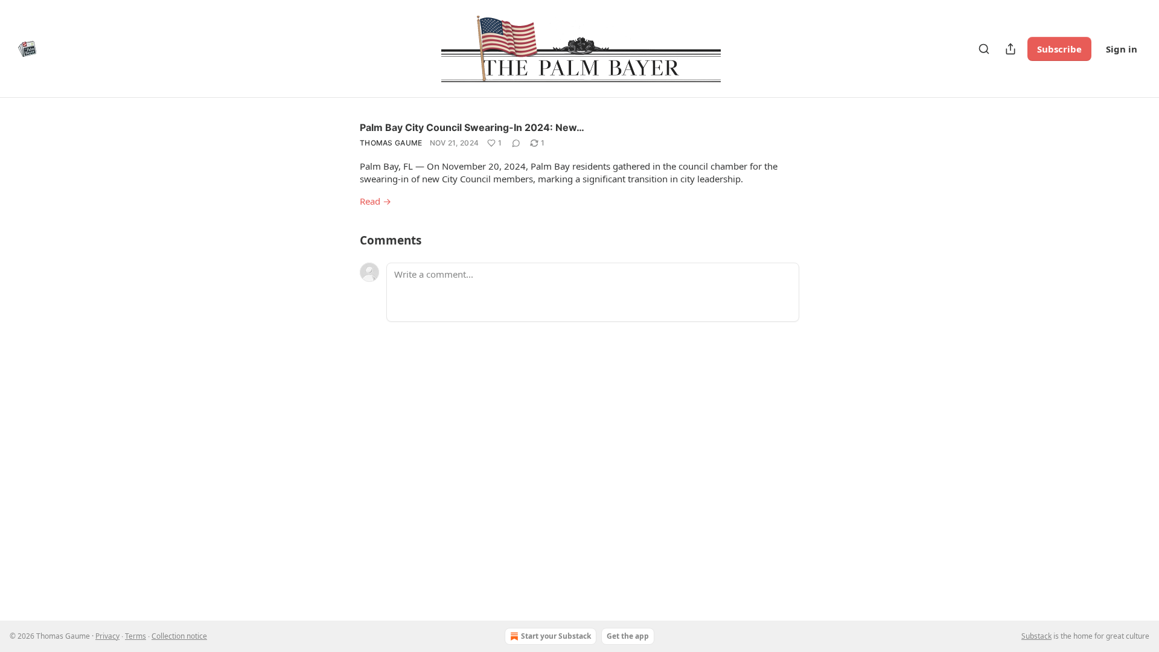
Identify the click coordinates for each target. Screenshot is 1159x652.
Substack (1036, 636)
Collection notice (179, 636)
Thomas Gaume (391, 142)
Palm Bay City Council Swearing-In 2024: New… (472, 127)
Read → (375, 201)
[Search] (984, 49)
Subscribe (1059, 49)
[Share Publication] (1010, 49)
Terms (135, 636)
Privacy (107, 636)
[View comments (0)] (516, 143)
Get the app (628, 636)
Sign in (1121, 49)
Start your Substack (556, 636)
